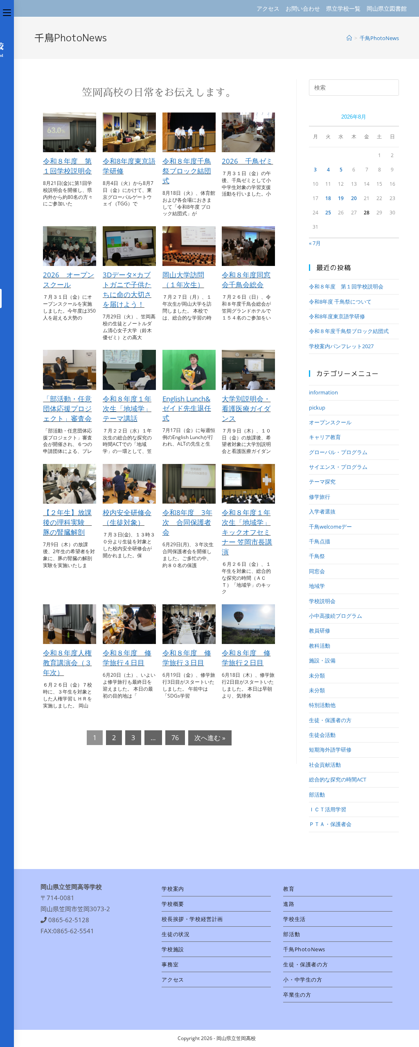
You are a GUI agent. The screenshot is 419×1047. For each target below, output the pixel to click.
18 (328, 198)
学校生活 (294, 919)
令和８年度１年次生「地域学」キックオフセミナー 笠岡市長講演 (247, 532)
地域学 (317, 586)
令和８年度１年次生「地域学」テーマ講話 (127, 408)
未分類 (317, 675)
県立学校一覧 (343, 8)
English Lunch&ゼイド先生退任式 (186, 408)
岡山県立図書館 (387, 8)
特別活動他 (322, 705)
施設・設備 (322, 660)
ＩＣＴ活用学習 (327, 809)
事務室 (170, 964)
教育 (288, 888)
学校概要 (173, 903)
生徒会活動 (322, 735)
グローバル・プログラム (338, 452)
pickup (317, 407)
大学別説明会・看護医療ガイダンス (246, 408)
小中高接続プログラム (335, 615)
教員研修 (319, 630)
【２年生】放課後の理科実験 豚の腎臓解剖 (67, 522)
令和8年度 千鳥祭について (340, 301)
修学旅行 (319, 496)
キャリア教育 (325, 437)
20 (354, 198)
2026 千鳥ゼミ (247, 161)
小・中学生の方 (302, 979)
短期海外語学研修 (330, 749)
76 (175, 737)
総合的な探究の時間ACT (337, 779)
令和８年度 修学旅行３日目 (186, 657)
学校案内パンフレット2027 (341, 346)
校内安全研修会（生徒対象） (127, 517)
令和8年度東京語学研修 (337, 316)
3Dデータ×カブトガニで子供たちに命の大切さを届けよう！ (127, 289)
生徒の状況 (175, 934)
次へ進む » (209, 737)
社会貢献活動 (325, 764)
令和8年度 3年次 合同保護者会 (187, 522)
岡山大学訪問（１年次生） (183, 279)
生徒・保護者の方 (330, 720)
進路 (288, 903)
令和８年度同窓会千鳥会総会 (246, 279)
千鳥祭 (317, 556)
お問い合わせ (303, 8)
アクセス (268, 8)
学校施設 (173, 949)
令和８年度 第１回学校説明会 (67, 166)
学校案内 (173, 888)
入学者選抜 (322, 511)
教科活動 (319, 645)
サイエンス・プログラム (338, 467)
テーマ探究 (322, 481)
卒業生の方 (297, 994)
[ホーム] (349, 38)
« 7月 (315, 243)
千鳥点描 (319, 541)
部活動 (317, 794)
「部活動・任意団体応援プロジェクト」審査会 (67, 408)
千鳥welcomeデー (330, 526)
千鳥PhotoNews (304, 949)
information (323, 392)
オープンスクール (330, 422)
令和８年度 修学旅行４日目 (127, 657)
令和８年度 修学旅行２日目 (246, 657)
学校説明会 (322, 601)
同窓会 (317, 571)
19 (341, 198)
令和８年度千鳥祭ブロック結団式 (186, 170)
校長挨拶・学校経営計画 (192, 919)
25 (328, 212)
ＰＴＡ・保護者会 (330, 824)
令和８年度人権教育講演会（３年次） (67, 662)
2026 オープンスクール (68, 279)
